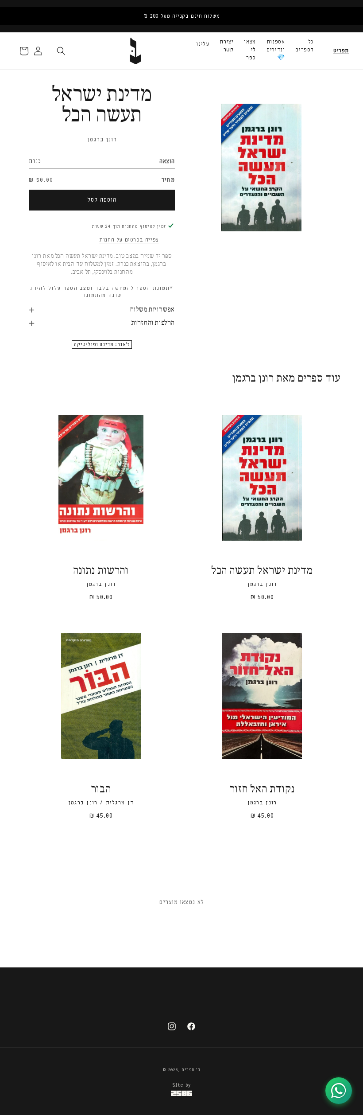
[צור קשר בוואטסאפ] (338, 1090)
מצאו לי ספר (249, 50)
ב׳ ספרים (191, 1070)
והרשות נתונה (100, 571)
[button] (341, 51)
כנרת (35, 161)
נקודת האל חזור (262, 789)
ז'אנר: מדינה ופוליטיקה (101, 344)
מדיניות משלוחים (233, 1011)
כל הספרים (304, 46)
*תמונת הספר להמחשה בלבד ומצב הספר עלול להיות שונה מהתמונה (101, 292)
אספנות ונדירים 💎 (275, 50)
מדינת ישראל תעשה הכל (262, 571)
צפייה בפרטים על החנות (129, 240)
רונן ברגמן (102, 139)
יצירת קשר (226, 46)
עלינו (202, 44)
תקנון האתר (188, 1011)
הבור (101, 789)
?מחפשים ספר (91, 1011)
